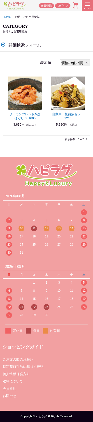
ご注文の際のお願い (18, 359)
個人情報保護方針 (16, 374)
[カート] (75, 5)
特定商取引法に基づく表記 (23, 366)
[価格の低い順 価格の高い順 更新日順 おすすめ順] (75, 62)
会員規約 (9, 388)
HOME (7, 16)
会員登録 (46, 5)
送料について (13, 381)
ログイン (62, 5)
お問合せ (9, 396)
